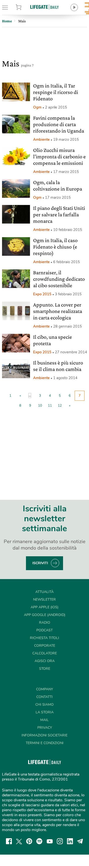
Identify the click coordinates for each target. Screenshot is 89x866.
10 (40, 405)
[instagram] (60, 841)
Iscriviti (40, 563)
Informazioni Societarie (44, 735)
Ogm (37, 107)
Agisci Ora (45, 661)
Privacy (44, 727)
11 (50, 405)
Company (44, 689)
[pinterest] (29, 841)
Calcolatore (44, 653)
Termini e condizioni (45, 743)
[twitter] (19, 841)
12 (60, 405)
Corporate (44, 645)
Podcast (44, 630)
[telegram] (80, 841)
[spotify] (39, 841)
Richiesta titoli (44, 638)
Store (24, 7)
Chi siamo (44, 704)
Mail (44, 720)
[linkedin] (70, 841)
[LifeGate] (44, 6)
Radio (44, 622)
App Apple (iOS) (44, 607)
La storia (45, 712)
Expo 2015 (42, 294)
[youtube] (50, 841)
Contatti (44, 697)
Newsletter (44, 599)
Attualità (44, 591)
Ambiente (41, 139)
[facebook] (9, 841)
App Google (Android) (44, 615)
